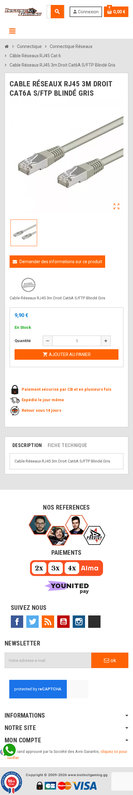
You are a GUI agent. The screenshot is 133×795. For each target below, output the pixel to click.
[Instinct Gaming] (23, 11)
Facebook (17, 621)
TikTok (94, 621)
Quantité (23, 340)
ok (112, 660)
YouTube (63, 621)
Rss (48, 621)
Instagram (79, 621)
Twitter (32, 621)
